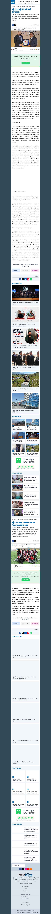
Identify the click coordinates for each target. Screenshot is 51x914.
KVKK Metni (25, 902)
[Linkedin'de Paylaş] (25, 279)
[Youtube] (28, 869)
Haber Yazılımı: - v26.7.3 (25, 912)
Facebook (16, 270)
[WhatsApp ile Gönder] (31, 279)
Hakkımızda (25, 886)
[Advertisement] (25, 180)
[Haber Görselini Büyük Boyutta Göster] (25, 39)
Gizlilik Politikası (25, 896)
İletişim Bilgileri (25, 905)
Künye (25, 888)
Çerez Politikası (25, 899)
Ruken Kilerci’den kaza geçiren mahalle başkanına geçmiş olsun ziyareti (26, 2)
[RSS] (31, 869)
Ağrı (18, 6)
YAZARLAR (16, 865)
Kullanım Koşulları (25, 894)
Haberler (13, 6)
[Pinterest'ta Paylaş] (28, 279)
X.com (26, 270)
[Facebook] (20, 869)
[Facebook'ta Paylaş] (13, 25)
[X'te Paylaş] (15, 25)
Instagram (35, 270)
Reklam (25, 891)
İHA (19, 49)
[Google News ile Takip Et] (36, 49)
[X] (23, 869)
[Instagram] (26, 869)
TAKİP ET (26, 63)
